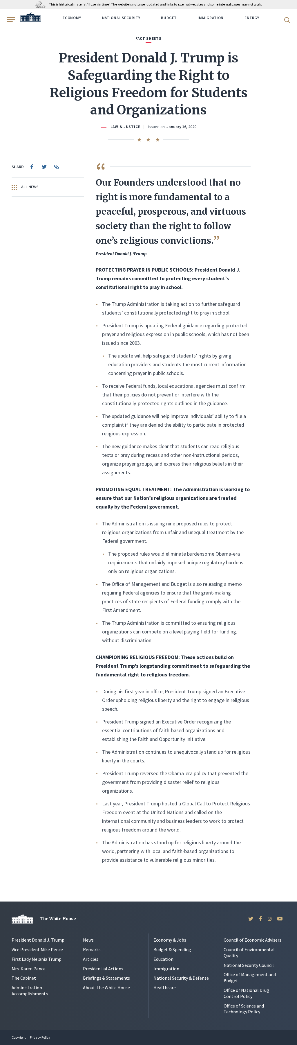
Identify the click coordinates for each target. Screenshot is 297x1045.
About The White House (106, 987)
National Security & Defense (181, 978)
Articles (90, 959)
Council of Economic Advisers (252, 940)
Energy (252, 17)
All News (29, 186)
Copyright (19, 1037)
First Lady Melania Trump (36, 959)
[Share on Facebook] (32, 166)
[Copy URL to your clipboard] (56, 166)
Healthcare (164, 987)
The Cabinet (24, 978)
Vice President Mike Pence (37, 949)
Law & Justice (125, 126)
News (88, 940)
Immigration (211, 17)
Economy (72, 17)
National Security (121, 17)
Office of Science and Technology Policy (244, 1009)
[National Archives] (41, 4)
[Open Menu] (10, 19)
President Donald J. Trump (38, 940)
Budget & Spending (172, 949)
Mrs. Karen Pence (29, 969)
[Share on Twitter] (44, 166)
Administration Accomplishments (30, 990)
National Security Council (249, 965)
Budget (169, 17)
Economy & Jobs (169, 940)
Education (163, 959)
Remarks (92, 949)
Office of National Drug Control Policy (246, 993)
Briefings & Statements (106, 978)
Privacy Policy (40, 1037)
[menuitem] (32, 166)
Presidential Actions (103, 969)
